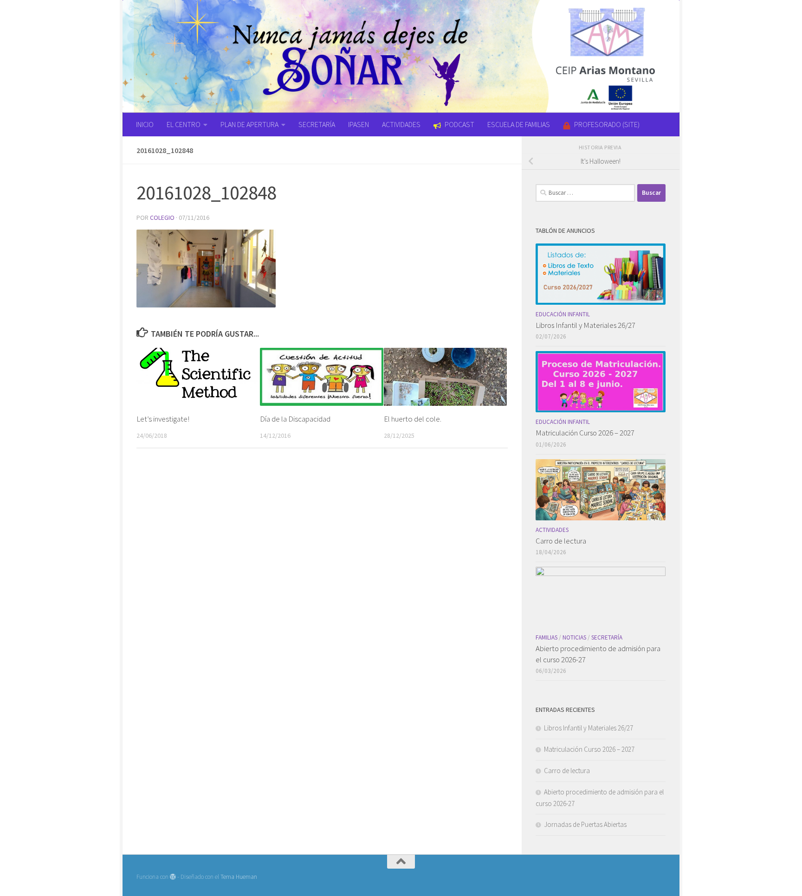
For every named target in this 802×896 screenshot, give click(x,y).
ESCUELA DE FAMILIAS (518, 124)
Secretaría (606, 637)
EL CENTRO (183, 124)
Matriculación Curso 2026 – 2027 (585, 433)
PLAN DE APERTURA (249, 124)
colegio (162, 217)
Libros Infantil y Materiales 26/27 (585, 325)
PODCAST (459, 124)
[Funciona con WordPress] (173, 877)
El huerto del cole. (412, 419)
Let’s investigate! (162, 419)
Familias (546, 637)
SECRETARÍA (316, 124)
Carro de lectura (561, 541)
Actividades (552, 530)
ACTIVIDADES (401, 124)
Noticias (574, 637)
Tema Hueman (238, 877)
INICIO (145, 124)
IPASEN (358, 124)
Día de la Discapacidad (295, 419)
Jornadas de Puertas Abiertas (585, 824)
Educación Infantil (563, 314)
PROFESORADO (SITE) (607, 124)
